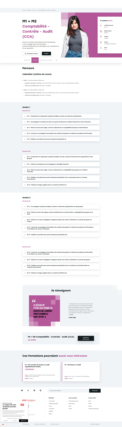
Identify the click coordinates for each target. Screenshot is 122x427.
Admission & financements (46, 60)
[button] (3, 424)
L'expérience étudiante (53, 403)
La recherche (51, 408)
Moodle (89, 403)
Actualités (51, 411)
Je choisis (15, 420)
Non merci (6, 420)
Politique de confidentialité (39, 424)
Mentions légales (25, 424)
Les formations (52, 401)
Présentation (27, 60)
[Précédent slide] (53, 324)
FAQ (56, 60)
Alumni (70, 406)
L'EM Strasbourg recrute (73, 401)
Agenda (50, 413)
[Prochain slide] (57, 324)
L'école (50, 406)
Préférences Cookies (55, 424)
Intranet (90, 406)
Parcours (35, 60)
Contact (70, 408)
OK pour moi (23, 420)
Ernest (89, 401)
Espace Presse (72, 403)
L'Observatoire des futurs (93, 408)
